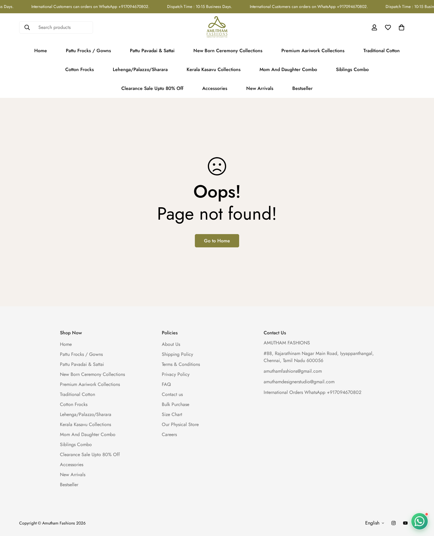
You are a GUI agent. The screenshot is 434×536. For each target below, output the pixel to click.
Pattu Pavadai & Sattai (152, 50)
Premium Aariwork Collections (313, 50)
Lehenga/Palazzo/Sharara (140, 69)
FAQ (166, 384)
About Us (171, 344)
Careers (169, 434)
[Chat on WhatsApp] (419, 520)
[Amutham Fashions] (217, 27)
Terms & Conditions (181, 364)
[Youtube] (405, 523)
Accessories (214, 88)
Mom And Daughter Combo (288, 69)
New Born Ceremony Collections (227, 50)
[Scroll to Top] (422, 504)
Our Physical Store (180, 424)
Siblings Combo (352, 69)
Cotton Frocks (79, 69)
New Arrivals (259, 88)
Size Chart (172, 414)
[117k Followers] (393, 523)
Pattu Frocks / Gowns (88, 50)
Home (40, 50)
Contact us (172, 394)
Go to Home (217, 240)
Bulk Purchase (175, 404)
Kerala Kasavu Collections (214, 69)
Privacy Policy (176, 374)
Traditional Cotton (381, 50)
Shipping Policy (177, 354)
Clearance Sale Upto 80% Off (152, 88)
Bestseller (302, 88)
